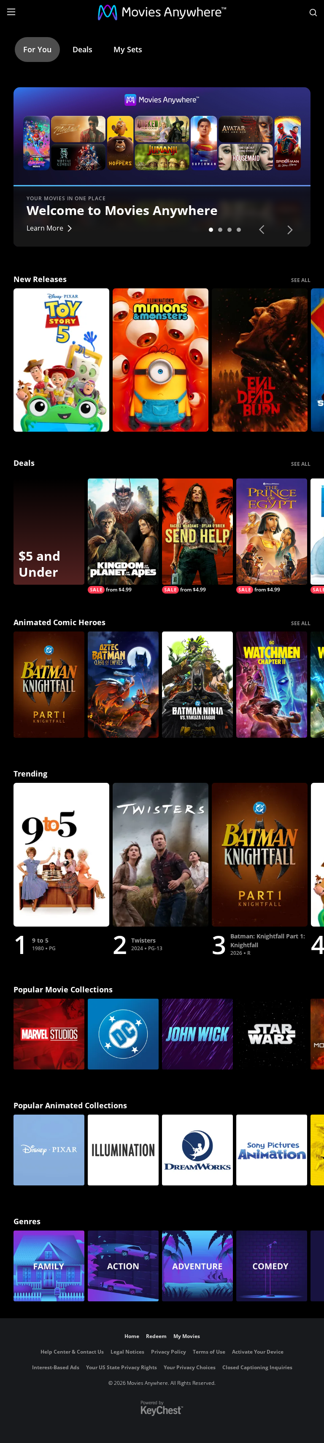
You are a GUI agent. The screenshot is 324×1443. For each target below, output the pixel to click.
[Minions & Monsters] (160, 360)
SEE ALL (300, 280)
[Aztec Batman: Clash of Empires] (123, 684)
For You (37, 49)
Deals (82, 49)
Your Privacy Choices (190, 1367)
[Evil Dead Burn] (260, 360)
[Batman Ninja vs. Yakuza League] (197, 684)
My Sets (127, 49)
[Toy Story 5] (61, 360)
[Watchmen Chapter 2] (271, 684)
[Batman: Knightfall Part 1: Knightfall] (49, 684)
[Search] (313, 12)
